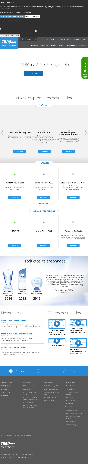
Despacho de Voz (71, 410)
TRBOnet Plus (27, 389)
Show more (43, 203)
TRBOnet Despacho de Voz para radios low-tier (30, 398)
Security (14, 454)
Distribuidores (72, 45)
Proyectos (61, 45)
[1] (40, 88)
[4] (48, 88)
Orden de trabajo (71, 425)
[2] (42, 88)
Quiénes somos (50, 39)
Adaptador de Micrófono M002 (52, 393)
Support (83, 39)
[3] (45, 88)
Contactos (76, 39)
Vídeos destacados (64, 312)
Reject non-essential (32, 16)
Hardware (48, 383)
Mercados (52, 45)
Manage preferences (16, 16)
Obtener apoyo (19, 371)
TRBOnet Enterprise (29, 386)
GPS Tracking (69, 389)
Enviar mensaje (47, 371)
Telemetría (68, 407)
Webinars (5, 389)
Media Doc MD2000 (50, 397)
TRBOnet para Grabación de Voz (31, 393)
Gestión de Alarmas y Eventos (72, 393)
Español (28, 39)
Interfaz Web (69, 397)
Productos (34, 45)
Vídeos (69, 39)
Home (9, 43)
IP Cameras (69, 404)
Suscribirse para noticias (74, 371)
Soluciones (44, 45)
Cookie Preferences (26, 454)
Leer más (33, 73)
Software (27, 383)
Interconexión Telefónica (73, 413)
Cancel (17, 36)
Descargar (82, 45)
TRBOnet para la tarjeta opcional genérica (30, 406)
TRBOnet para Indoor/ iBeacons (72, 417)
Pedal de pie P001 (50, 400)
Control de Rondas (71, 400)
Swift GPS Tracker (71, 421)
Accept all (4, 16)
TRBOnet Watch (28, 402)
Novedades (61, 39)
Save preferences (7, 36)
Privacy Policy (5, 454)
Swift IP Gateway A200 (51, 389)
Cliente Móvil (69, 386)
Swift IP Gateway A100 (51, 386)
